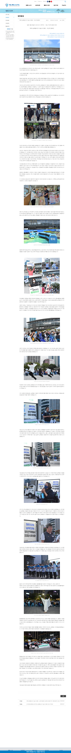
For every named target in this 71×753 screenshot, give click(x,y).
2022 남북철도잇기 (44, 35)
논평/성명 (37, 5)
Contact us (40, 1)
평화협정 (7, 17)
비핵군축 (7, 23)
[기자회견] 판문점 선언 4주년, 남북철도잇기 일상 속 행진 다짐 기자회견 (40, 704)
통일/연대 (7, 26)
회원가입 (44, 1)
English (64, 5)
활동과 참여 (47, 5)
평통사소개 (28, 5)
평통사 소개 (10, 750)
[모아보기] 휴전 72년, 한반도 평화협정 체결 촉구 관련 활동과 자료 (10, 32)
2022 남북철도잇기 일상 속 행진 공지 (57, 33)
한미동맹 (7, 20)
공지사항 (7, 14)
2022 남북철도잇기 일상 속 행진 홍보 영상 (56, 36)
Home (35, 1)
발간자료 (56, 5)
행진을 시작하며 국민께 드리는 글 (57, 35)
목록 (63, 696)
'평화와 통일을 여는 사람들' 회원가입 (35, 751)
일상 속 (49, 35)
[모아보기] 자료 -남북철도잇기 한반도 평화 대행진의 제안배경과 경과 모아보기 (10, 35)
